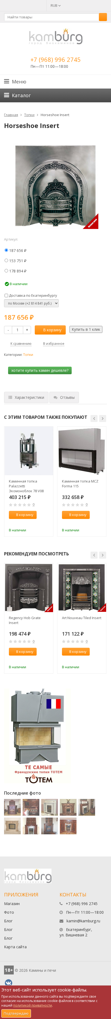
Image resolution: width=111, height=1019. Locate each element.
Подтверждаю (16, 1013)
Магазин (12, 903)
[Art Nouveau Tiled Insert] (81, 587)
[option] (28, 481)
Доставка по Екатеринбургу (32, 295)
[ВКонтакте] (8, 983)
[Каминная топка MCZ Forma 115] (81, 451)
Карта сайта (15, 946)
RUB (54, 5)
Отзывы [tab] (67, 397)
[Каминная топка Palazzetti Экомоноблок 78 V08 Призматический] (28, 451)
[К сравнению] (37, 523)
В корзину (52, 329)
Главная (11, 114)
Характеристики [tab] (29, 397)
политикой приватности (32, 1005)
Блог (8, 920)
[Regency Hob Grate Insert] (28, 587)
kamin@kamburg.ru (83, 920)
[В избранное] (46, 523)
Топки (29, 114)
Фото (9, 912)
